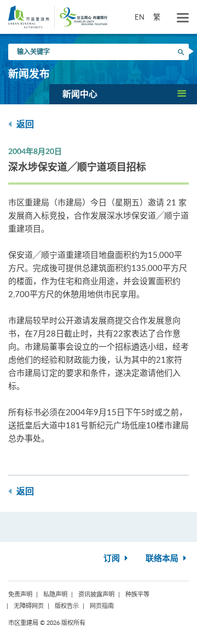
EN (139, 17)
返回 (24, 124)
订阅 (112, 558)
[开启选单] (183, 18)
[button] (123, 94)
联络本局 (163, 558)
